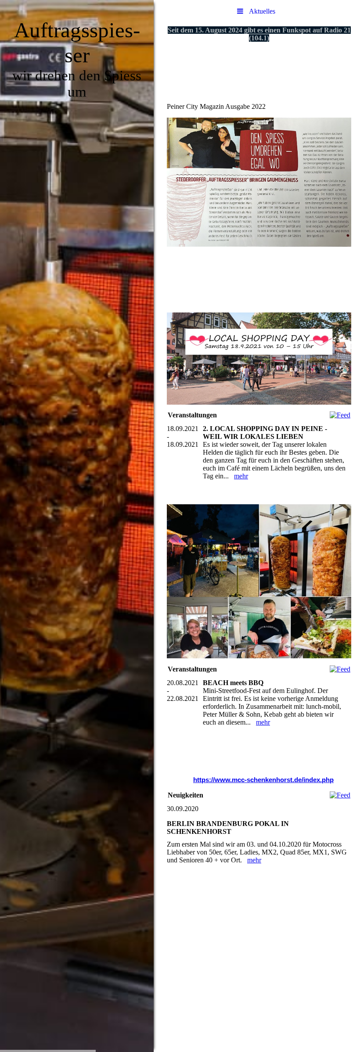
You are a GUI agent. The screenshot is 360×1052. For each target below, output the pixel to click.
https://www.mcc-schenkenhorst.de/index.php (263, 779)
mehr (241, 476)
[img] (77, 526)
